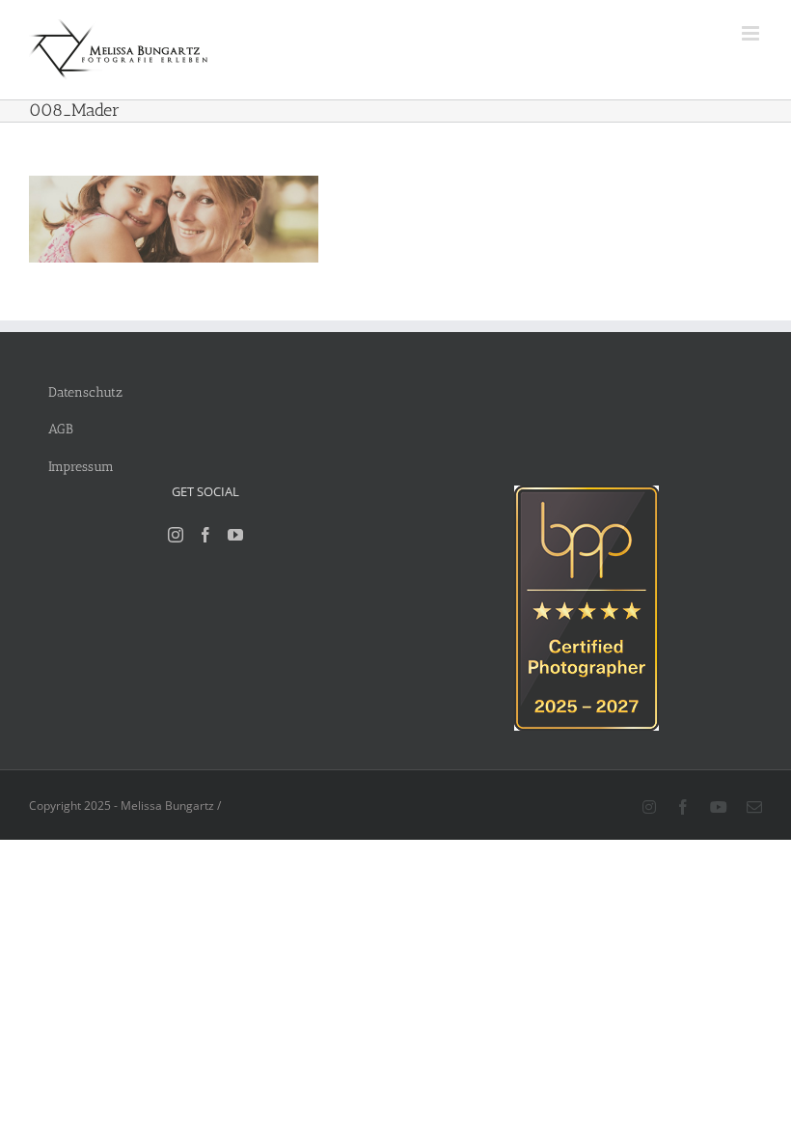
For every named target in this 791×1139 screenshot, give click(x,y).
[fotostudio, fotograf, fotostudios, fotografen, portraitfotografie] (586, 495)
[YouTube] (235, 534)
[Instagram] (175, 534)
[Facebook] (205, 534)
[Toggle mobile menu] (752, 33)
